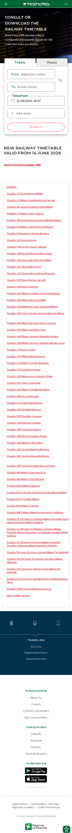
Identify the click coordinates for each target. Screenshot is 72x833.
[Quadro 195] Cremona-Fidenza (24, 429)
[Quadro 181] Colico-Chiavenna (23, 383)
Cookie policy (38, 804)
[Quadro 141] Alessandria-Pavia (24, 266)
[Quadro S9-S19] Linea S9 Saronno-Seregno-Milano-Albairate (35, 560)
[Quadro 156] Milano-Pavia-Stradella (26, 300)
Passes (52, 62)
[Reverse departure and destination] (60, 80)
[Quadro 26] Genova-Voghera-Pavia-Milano (30, 207)
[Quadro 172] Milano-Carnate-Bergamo (28, 363)
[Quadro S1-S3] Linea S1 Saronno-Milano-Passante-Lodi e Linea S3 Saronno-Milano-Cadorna (38, 520)
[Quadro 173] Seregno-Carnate (24, 369)
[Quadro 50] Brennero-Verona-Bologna (28, 233)
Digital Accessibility (23, 807)
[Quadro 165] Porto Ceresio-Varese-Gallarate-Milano (35, 313)
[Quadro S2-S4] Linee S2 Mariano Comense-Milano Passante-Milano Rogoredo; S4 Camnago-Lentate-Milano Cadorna (37, 532)
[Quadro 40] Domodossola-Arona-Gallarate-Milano (34, 220)
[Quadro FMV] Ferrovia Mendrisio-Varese (29, 588)
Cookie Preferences (48, 807)
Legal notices (20, 804)
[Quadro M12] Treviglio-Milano (23, 499)
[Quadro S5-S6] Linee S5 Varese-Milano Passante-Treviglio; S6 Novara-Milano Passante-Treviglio (34, 544)
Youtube (36, 747)
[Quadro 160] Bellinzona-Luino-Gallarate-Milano (32, 306)
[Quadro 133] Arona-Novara (22, 240)
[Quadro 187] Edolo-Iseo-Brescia (24, 402)
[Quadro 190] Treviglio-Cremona (24, 416)
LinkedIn (36, 733)
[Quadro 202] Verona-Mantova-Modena (28, 449)
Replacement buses (36, 652)
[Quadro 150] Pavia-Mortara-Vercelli (26, 280)
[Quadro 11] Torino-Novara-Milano (25, 193)
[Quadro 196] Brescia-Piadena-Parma (27, 436)
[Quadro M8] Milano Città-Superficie (26, 472)
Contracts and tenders (36, 711)
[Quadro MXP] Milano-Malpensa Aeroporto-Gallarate (35, 512)
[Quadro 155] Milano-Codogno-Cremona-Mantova (33, 293)
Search (36, 127)
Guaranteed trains (36, 658)
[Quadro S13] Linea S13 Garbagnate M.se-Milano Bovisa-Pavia (37, 580)
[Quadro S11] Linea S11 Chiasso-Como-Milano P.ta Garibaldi (34, 570)
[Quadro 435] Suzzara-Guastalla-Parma (28, 456)
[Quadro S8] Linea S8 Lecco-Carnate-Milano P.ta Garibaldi (37, 552)
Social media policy (36, 753)
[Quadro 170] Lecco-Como (21, 349)
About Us (36, 697)
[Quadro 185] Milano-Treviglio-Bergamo (28, 389)
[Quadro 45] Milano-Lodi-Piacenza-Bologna (30, 226)
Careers (36, 704)
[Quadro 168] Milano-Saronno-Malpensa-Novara (32, 336)
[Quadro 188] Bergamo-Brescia (24, 409)
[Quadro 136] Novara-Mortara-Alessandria (29, 253)
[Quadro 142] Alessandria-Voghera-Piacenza (31, 273)
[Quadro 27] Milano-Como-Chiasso (25, 213)
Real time (36, 646)
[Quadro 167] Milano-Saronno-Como (26, 329)
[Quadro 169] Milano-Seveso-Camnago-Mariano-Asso (36, 343)
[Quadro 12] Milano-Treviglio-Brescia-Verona (31, 200)
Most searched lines (36, 717)
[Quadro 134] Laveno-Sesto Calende (27, 246)
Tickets (20, 62)
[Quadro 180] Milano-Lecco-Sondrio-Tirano (30, 376)
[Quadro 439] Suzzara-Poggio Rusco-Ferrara (31, 465)
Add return (23, 113)
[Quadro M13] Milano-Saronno (23, 505)
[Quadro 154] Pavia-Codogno (22, 286)
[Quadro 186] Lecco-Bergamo (23, 396)
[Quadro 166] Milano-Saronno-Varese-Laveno (31, 323)
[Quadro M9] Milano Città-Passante (25, 479)
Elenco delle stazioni (18, 595)
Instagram (36, 740)
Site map (53, 804)
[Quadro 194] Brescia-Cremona (24, 422)
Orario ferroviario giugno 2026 (22, 164)
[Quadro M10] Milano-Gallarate (23, 485)
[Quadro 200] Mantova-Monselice (25, 442)
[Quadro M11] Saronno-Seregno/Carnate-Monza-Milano (37, 492)
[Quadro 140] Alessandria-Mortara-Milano (29, 260)
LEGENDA (11, 187)
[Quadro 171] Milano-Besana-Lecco (26, 356)
